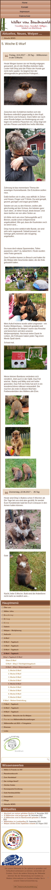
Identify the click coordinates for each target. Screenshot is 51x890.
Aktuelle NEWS (9, 38)
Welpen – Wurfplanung (12, 630)
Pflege (6, 800)
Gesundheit (8, 797)
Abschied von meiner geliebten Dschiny (19, 813)
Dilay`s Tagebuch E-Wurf (12, 657)
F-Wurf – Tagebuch (11, 704)
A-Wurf (6, 638)
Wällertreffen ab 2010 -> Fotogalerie (17, 723)
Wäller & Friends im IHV (13, 770)
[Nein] (48, 877)
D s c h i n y (8, 615)
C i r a (6, 623)
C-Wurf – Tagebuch (11, 646)
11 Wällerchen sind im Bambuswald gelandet (21, 817)
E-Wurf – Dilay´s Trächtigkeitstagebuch (20, 664)
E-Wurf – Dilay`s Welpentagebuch (18, 667)
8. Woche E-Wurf (14, 694)
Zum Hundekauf (10, 777)
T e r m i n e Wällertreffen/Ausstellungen (19, 719)
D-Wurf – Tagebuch (11, 650)
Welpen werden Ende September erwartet (19, 823)
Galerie (6, 627)
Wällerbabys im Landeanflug (15, 821)
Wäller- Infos (9, 611)
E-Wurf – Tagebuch (11, 653)
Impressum (24, 12)
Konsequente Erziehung (13, 789)
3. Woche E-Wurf (14, 677)
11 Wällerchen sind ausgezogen (16, 815)
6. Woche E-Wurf (14, 687)
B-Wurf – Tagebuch (11, 642)
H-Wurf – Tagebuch (11, 712)
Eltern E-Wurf (11, 660)
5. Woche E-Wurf (14, 684)
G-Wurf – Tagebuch (11, 708)
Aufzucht (7, 634)
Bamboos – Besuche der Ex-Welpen (17, 716)
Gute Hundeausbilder (12, 793)
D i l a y (7, 619)
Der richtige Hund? (11, 781)
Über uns (7, 607)
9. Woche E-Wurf (14, 697)
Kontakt (24, 7)
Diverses (7, 727)
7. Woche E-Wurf (14, 690)
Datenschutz (24, 16)
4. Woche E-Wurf (14, 680)
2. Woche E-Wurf (14, 674)
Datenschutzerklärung (27, 887)
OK (15, 887)
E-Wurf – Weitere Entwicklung (14, 700)
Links (6, 731)
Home (24, 3)
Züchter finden (9, 785)
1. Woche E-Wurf (14, 670)
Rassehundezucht (11, 774)
